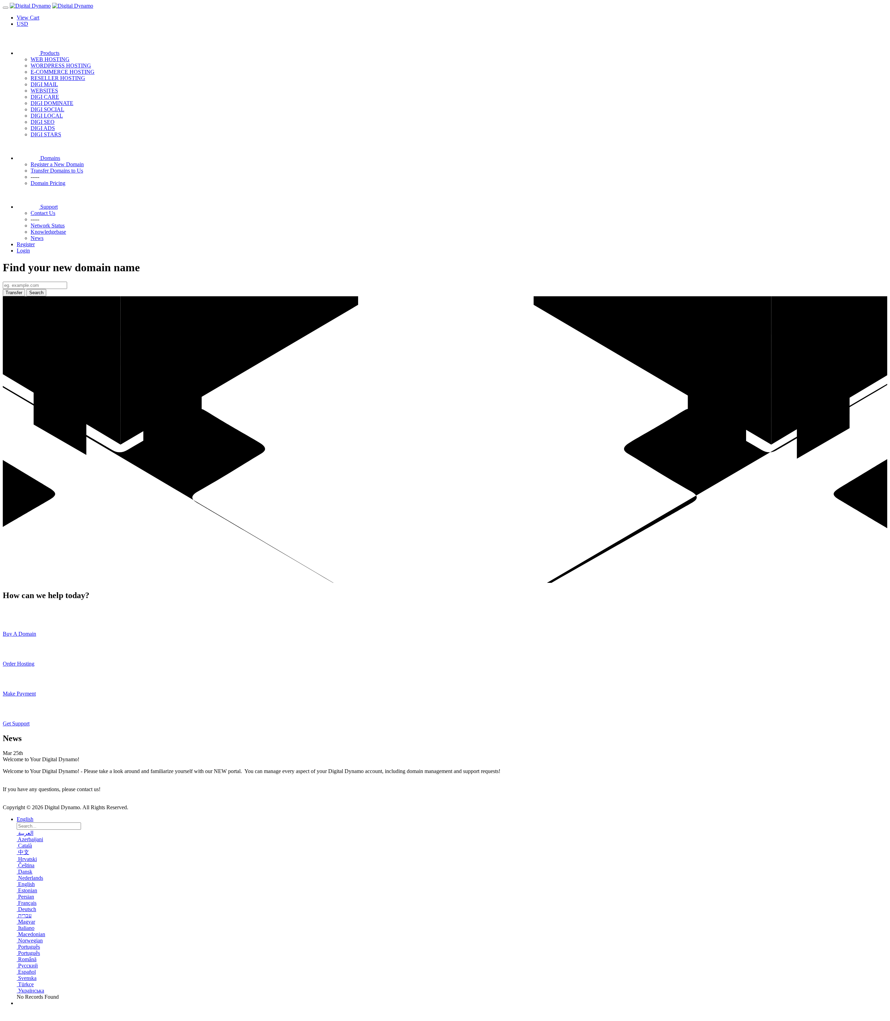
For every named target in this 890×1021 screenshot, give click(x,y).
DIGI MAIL (44, 84)
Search (36, 292)
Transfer (14, 292)
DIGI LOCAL (47, 116)
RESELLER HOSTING (58, 78)
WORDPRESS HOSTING (61, 66)
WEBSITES (44, 91)
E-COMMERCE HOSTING (63, 72)
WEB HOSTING (50, 59)
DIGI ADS (43, 128)
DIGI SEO (43, 122)
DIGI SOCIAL (47, 109)
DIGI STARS (46, 134)
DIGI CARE (45, 97)
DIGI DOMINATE (52, 103)
